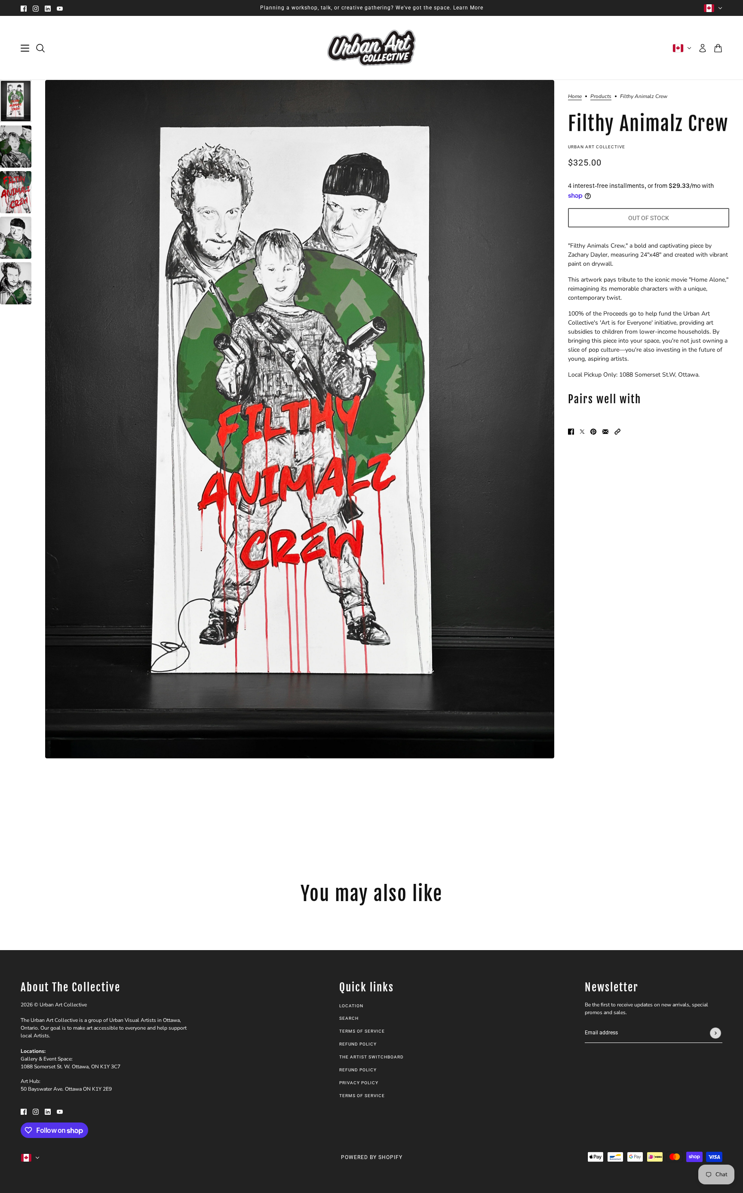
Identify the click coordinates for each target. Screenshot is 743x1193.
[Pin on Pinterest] (593, 431)
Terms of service (362, 1095)
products (600, 97)
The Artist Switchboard (371, 1057)
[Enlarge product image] (299, 419)
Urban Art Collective (596, 146)
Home (575, 97)
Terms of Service (362, 1031)
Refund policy (358, 1044)
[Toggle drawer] (25, 48)
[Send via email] (605, 431)
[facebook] (23, 8)
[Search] (40, 48)
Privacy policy (358, 1082)
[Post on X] (582, 431)
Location (351, 1005)
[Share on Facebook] (571, 431)
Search (349, 1018)
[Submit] (715, 1033)
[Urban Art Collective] (371, 48)
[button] (617, 431)
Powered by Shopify (371, 1157)
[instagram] (35, 8)
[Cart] (718, 48)
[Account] (702, 48)
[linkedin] (47, 8)
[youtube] (59, 8)
